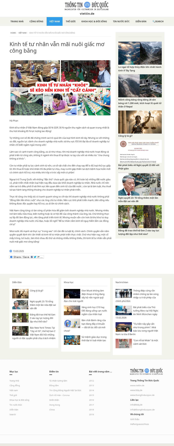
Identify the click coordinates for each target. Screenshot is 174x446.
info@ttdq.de (136, 404)
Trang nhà (17, 21)
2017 (91, 404)
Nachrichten (122, 282)
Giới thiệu (134, 419)
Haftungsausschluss (139, 424)
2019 (91, 414)
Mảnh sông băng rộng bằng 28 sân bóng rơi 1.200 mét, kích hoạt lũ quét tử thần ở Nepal (139, 103)
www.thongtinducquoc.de (142, 395)
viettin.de (87, 13)
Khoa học (69, 282)
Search (159, 21)
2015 (91, 395)
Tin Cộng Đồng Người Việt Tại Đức (65, 390)
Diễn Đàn (141, 21)
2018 (91, 409)
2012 (91, 380)
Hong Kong (54, 404)
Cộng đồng (36, 21)
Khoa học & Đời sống (94, 21)
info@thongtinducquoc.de (142, 409)
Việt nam (54, 21)
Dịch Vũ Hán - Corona (59, 395)
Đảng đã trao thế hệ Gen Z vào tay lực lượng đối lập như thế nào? (42, 318)
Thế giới (70, 21)
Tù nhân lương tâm (58, 380)
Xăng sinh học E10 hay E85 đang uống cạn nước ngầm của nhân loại (94, 311)
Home (13, 33)
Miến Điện (54, 400)
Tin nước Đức (121, 21)
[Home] (87, 5)
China (52, 409)
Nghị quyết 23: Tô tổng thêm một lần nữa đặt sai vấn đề (43, 305)
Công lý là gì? (125, 135)
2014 (91, 390)
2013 (91, 385)
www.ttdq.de (136, 390)
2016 (91, 400)
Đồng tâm (54, 385)
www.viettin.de (137, 385)
